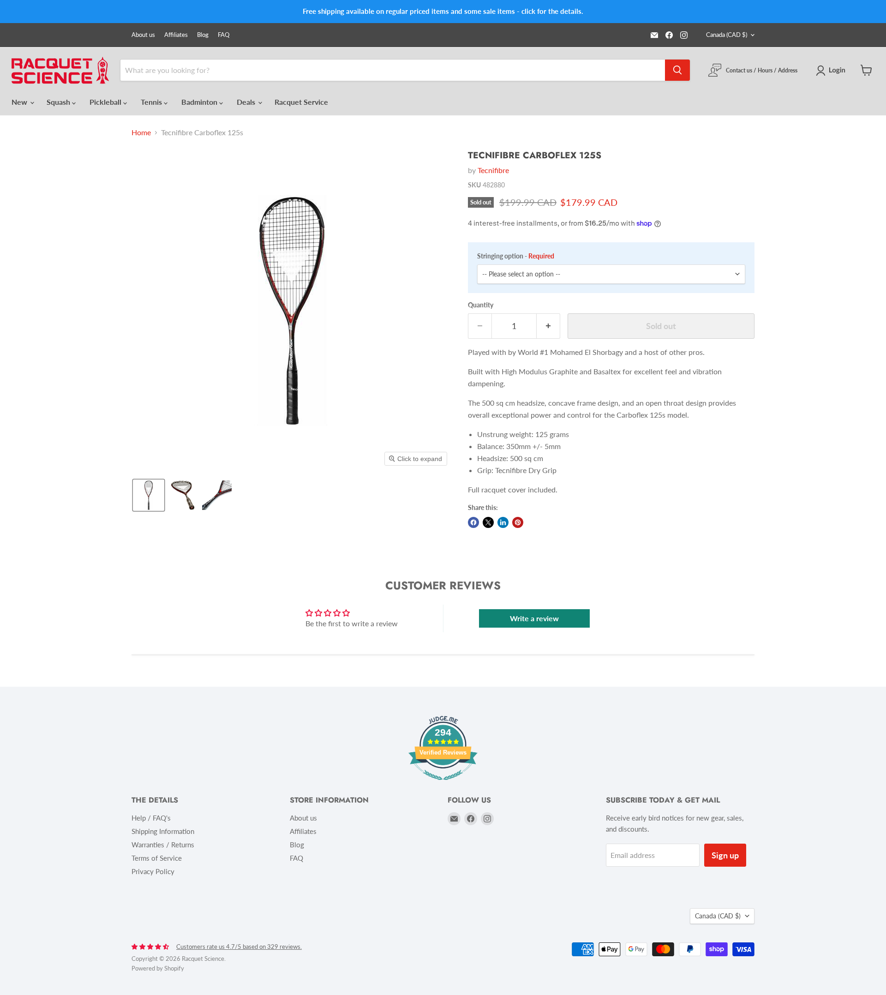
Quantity (480, 305)
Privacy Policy (153, 871)
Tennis (152, 101)
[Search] (677, 70)
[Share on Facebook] (473, 522)
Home (141, 132)
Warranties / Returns (163, 844)
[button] (832, 70)
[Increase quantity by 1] (548, 326)
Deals (247, 101)
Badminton (200, 101)
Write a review (534, 618)
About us (143, 34)
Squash (59, 101)
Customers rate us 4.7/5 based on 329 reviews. (239, 946)
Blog (203, 34)
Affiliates (176, 34)
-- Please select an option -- (521, 274)
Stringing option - (515, 256)
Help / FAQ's (151, 818)
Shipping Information (163, 831)
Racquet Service (301, 101)
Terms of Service (157, 858)
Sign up (725, 855)
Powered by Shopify (158, 968)
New (20, 101)
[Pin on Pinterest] (517, 522)
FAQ (223, 34)
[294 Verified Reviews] (443, 784)
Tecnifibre (493, 170)
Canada (726, 34)
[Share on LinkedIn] (503, 522)
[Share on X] (488, 522)
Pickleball (106, 101)
